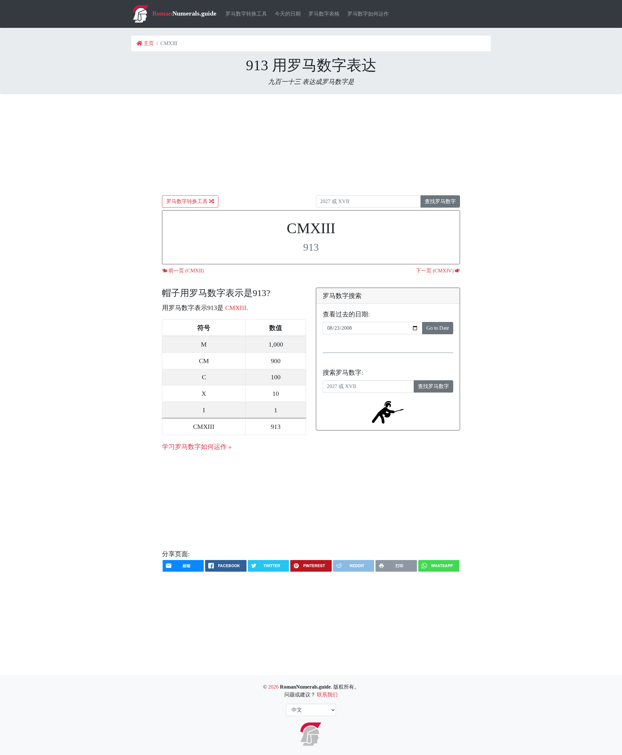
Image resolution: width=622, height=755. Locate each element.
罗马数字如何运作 (368, 14)
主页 (148, 43)
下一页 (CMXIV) (435, 270)
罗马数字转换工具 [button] (187, 201)
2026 (273, 687)
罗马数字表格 (324, 14)
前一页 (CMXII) (185, 270)
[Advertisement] (311, 144)
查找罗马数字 (440, 201)
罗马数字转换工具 (246, 14)
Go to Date (437, 328)
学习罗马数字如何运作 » (197, 446)
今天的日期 (288, 14)
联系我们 (327, 694)
